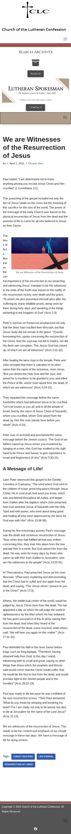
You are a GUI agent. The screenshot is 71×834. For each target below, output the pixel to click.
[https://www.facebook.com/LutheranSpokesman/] (35, 829)
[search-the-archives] (35, 65)
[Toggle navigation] (65, 39)
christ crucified (23, 756)
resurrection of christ (19, 764)
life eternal (46, 756)
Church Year (35, 163)
